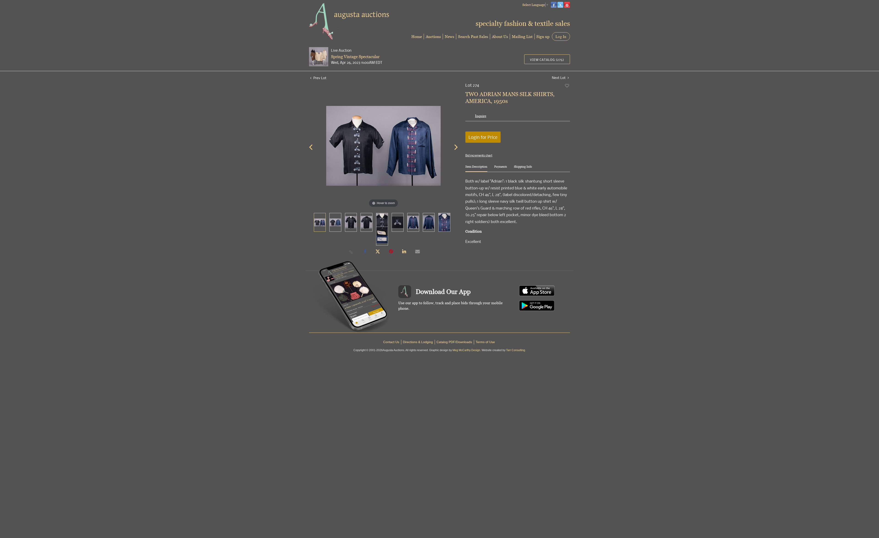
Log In (561, 36)
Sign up (543, 36)
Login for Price (483, 137)
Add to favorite (567, 85)
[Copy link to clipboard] (351, 252)
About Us (500, 36)
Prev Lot (319, 77)
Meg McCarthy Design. (467, 350)
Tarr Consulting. (516, 350)
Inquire (480, 115)
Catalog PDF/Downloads (454, 342)
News (449, 36)
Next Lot (559, 78)
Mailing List (522, 36)
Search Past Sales (473, 36)
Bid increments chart (478, 155)
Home (416, 36)
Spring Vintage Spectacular (355, 56)
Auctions (433, 36)
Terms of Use (485, 342)
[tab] (476, 168)
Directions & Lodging (418, 342)
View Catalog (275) (547, 59)
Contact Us (391, 342)
